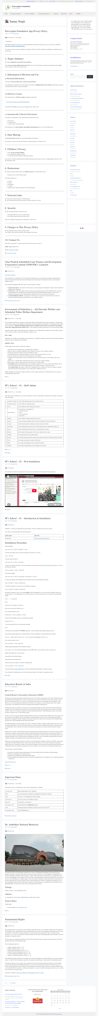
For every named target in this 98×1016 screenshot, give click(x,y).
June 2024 (72, 138)
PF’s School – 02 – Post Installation (22, 461)
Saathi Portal (64, 13)
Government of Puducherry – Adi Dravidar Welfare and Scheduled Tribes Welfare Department (32, 311)
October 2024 (73, 133)
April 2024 (72, 140)
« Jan (60, 1008)
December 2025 (73, 123)
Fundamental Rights (15, 919)
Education (56, 13)
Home (6, 13)
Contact (41, 1)
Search (71, 74)
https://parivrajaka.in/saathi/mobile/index (15, 46)
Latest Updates (73, 184)
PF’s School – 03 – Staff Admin (20, 385)
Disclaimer (46, 1)
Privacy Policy (53, 1)
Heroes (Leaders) (73, 92)
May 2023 (72, 144)
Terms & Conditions (79, 1)
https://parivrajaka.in (13, 249)
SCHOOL (78, 13)
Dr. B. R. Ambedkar (29, 13)
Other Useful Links (74, 104)
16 (11, 982)
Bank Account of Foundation (76, 94)
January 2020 (73, 157)
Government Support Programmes (76, 98)
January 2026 (73, 121)
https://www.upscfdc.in (10, 275)
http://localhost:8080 (46, 565)
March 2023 (72, 146)
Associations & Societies (11, 253)
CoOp (70, 13)
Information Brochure (31, 1)
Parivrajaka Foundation (21, 6)
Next (14, 982)
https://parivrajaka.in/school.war (42, 538)
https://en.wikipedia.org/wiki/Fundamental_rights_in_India (30, 972)
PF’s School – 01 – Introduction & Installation (28, 518)
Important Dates (13, 777)
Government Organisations (11, 300)
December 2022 (73, 150)
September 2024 (73, 136)
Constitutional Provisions (44, 13)
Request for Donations (88, 1)
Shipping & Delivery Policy (75, 109)
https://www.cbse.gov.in (10, 762)
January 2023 (73, 148)
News (19, 300)
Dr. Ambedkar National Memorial (21, 824)
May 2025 (72, 129)
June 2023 (72, 142)
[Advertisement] (68, 7)
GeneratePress (59, 1014)
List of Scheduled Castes (75, 100)
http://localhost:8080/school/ (18, 669)
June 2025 (72, 127)
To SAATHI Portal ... (74, 66)
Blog (38, 1)
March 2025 (72, 131)
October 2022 (73, 155)
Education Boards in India (18, 684)
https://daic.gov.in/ (23, 907)
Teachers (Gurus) (73, 89)
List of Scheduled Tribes (75, 102)
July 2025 (72, 125)
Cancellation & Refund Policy (76, 106)
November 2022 (73, 153)
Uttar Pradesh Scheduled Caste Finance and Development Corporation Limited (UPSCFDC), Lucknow (33, 263)
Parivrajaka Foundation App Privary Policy (65, 1)
